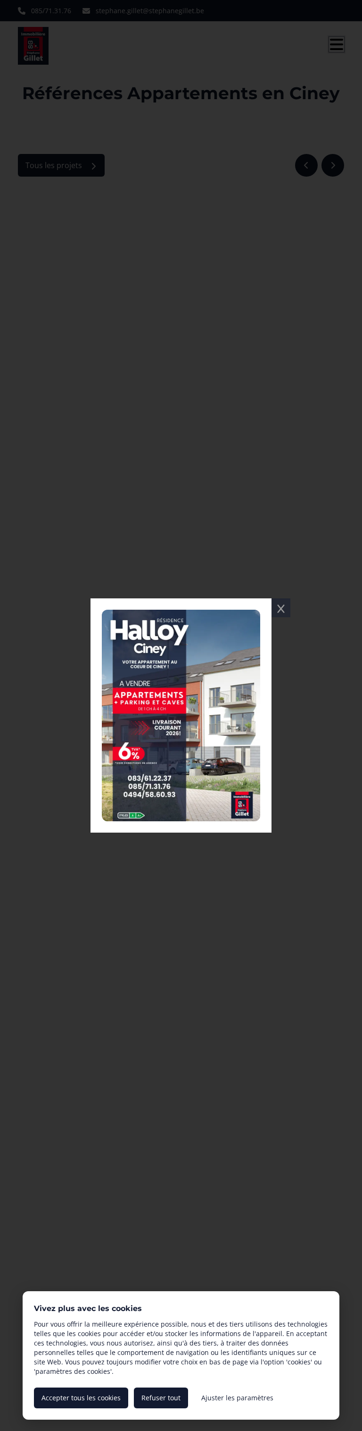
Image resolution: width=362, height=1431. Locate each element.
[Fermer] (281, 607)
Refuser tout (161, 1397)
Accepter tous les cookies (81, 1397)
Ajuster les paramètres (237, 1397)
